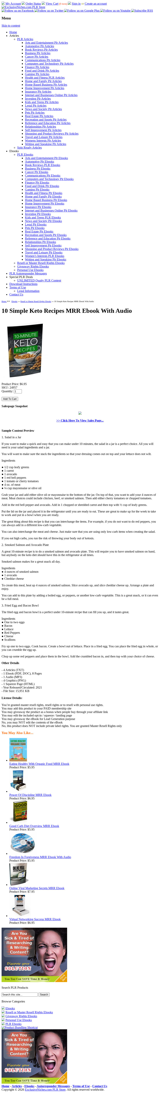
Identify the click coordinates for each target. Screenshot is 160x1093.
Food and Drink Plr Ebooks (42, 186)
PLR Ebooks (25, 154)
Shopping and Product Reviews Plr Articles (51, 133)
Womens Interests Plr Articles (43, 140)
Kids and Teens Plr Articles (42, 102)
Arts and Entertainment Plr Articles (46, 42)
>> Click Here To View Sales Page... (80, 420)
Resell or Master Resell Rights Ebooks (41, 263)
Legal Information (28, 291)
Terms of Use (17, 287)
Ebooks (14, 301)
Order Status (33, 3)
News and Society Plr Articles (43, 109)
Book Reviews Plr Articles (41, 49)
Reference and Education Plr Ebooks (47, 238)
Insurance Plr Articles (38, 91)
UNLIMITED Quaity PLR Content (39, 280)
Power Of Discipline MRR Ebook (30, 795)
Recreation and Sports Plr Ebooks (46, 235)
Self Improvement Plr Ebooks (43, 245)
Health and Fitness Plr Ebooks (43, 193)
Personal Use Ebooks (30, 270)
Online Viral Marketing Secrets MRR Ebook (36, 888)
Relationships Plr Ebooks (40, 242)
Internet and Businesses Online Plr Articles (51, 95)
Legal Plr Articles (35, 105)
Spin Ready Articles (29, 147)
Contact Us (16, 294)
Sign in (76, 3)
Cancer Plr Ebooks (36, 172)
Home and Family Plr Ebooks (43, 196)
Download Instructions (23, 284)
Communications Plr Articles (42, 60)
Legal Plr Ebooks (35, 224)
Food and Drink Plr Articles (42, 70)
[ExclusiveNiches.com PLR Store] (23, 7)
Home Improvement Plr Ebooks (44, 203)
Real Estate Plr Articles (39, 116)
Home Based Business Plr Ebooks (46, 200)
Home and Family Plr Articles (43, 81)
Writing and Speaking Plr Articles (45, 144)
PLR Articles (25, 39)
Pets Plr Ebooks (34, 228)
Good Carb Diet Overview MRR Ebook (34, 826)
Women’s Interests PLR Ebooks (44, 256)
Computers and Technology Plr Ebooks (49, 179)
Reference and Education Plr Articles (47, 123)
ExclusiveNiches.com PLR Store (45, 1089)
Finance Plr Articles (37, 67)
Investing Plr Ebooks (38, 214)
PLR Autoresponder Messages (28, 273)
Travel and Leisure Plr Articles (43, 137)
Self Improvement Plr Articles (43, 130)
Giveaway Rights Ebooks (33, 266)
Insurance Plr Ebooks (38, 207)
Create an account (96, 3)
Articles (17, 1086)
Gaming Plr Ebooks (37, 189)
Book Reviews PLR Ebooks (42, 165)
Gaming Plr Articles (37, 74)
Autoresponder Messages (53, 1086)
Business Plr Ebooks (37, 168)
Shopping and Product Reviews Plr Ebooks (51, 249)
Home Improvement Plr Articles (44, 88)
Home (13, 32)
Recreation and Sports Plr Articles (46, 119)
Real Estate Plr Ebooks (39, 231)
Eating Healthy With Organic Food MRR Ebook (39, 763)
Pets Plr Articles (34, 112)
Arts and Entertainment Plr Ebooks (46, 158)
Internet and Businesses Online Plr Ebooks (51, 210)
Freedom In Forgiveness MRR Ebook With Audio (40, 857)
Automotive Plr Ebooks (39, 161)
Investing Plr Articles (38, 98)
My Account (13, 3)
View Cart (52, 3)
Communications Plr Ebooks (42, 175)
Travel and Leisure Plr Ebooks (43, 252)
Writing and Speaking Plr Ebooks (45, 259)
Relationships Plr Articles (40, 126)
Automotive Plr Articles (39, 46)
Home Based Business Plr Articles (46, 84)
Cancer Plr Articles (36, 56)
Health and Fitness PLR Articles (45, 77)
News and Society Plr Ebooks (43, 221)
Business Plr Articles (37, 53)
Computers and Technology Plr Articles (49, 63)
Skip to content (11, 25)
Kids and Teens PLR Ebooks (43, 217)
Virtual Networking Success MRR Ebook (35, 919)
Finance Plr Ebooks (37, 182)
